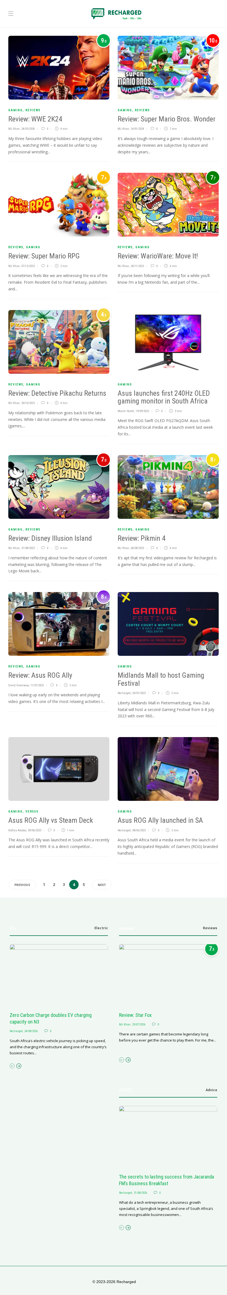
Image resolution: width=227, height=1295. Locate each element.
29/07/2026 (138, 1024)
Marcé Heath (126, 411)
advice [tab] (211, 1090)
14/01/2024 (137, 129)
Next (102, 885)
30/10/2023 (28, 403)
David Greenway (18, 685)
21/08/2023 (28, 548)
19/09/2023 (142, 411)
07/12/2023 (28, 266)
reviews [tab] (210, 928)
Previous (22, 885)
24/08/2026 (31, 1031)
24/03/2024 (28, 129)
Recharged (124, 693)
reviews (32, 110)
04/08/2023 (137, 548)
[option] (59, 1000)
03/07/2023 (139, 693)
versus (31, 811)
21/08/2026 (140, 1193)
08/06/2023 (139, 830)
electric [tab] (101, 928)
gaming (15, 110)
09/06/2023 (34, 830)
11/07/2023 (37, 685)
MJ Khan (14, 129)
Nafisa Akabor (17, 830)
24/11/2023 (137, 266)
